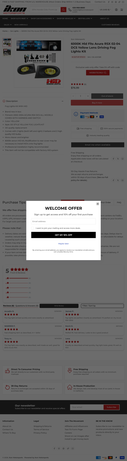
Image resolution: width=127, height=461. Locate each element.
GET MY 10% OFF (63, 235)
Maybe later (63, 244)
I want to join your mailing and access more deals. (58, 228)
